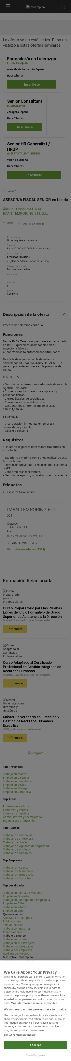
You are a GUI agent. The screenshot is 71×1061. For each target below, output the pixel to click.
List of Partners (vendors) (20, 1035)
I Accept (35, 1045)
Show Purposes (35, 1055)
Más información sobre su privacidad (34, 1003)
